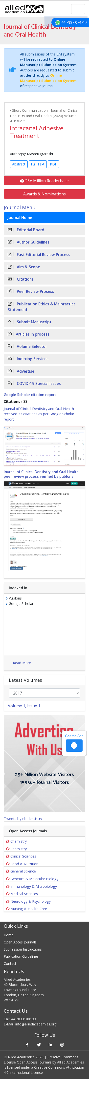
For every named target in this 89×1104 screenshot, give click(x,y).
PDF (53, 164)
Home (9, 935)
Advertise (25, 371)
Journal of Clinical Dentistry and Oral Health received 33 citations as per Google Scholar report (39, 414)
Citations (25, 279)
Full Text (37, 164)
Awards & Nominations (44, 194)
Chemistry (18, 841)
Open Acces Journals (20, 942)
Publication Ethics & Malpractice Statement (42, 306)
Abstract (18, 164)
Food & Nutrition (24, 863)
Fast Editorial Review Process (43, 254)
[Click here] (44, 446)
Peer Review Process (35, 291)
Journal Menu (20, 207)
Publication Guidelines (21, 956)
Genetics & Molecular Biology (34, 878)
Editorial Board (30, 229)
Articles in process (32, 334)
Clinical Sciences (23, 856)
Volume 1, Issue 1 (24, 706)
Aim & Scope (28, 267)
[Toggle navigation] (78, 9)
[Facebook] (27, 1044)
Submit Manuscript (33, 322)
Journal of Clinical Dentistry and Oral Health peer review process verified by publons (41, 474)
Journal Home (20, 217)
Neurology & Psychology (30, 901)
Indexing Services (32, 358)
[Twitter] (38, 1044)
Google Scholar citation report (30, 395)
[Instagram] (62, 1044)
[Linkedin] (50, 1044)
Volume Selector (31, 346)
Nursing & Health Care (28, 908)
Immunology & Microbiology (33, 886)
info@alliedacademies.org (35, 1024)
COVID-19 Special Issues (38, 383)
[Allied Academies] (24, 9)
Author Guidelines (32, 242)
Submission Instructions (23, 949)
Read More (22, 662)
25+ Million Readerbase (46, 180)
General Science (23, 871)
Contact (10, 963)
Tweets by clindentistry (23, 818)
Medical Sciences (24, 893)
